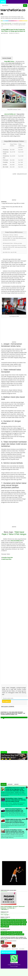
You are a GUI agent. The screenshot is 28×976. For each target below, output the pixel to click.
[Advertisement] (14, 45)
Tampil (9, 58)
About (2, 949)
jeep (7, 922)
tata (5, 924)
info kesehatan (20, 934)
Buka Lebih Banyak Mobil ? (9, 952)
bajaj (2, 926)
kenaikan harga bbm (7, 557)
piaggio (20, 922)
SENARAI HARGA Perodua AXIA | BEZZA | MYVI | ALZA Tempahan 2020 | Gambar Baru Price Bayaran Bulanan (15, 821)
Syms (24, 924)
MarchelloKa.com (17, 964)
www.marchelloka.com (10, 114)
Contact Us (20, 948)
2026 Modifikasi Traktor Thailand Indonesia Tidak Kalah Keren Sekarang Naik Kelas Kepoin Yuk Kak (15, 800)
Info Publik (4, 932)
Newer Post (3, 752)
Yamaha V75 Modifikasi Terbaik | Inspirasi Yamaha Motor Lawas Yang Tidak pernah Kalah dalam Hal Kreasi (14, 831)
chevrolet (7, 920)
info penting (18, 932)
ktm (21, 924)
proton (11, 922)
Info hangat (4, 934)
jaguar (24, 922)
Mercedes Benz (15, 924)
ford (17, 920)
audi (15, 922)
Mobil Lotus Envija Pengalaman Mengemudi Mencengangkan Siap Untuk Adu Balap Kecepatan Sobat (14, 810)
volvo (9, 924)
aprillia (13, 920)
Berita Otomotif (15, 33)
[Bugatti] (5, 946)
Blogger (16, 966)
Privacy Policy (15, 949)
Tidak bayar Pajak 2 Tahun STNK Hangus (14, 533)
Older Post (24, 752)
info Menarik (12, 934)
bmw (2, 920)
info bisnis (11, 932)
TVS (2, 924)
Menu (3, 1)
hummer (6, 926)
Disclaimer (21, 949)
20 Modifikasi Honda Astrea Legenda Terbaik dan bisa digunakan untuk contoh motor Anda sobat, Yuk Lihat (14, 789)
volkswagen (23, 920)
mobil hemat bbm (6, 559)
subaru (2, 922)
